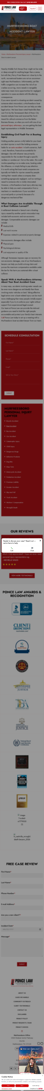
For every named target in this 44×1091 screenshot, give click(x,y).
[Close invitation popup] (40, 540)
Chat (32, 550)
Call (11, 550)
